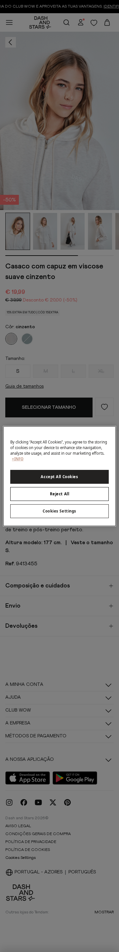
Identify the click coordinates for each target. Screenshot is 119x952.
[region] (59, 476)
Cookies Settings (59, 511)
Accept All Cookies (59, 476)
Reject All (59, 493)
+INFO (17, 458)
